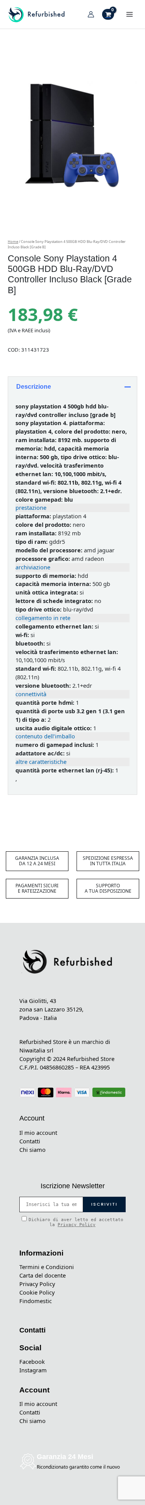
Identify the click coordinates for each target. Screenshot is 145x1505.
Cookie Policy (37, 1292)
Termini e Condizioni (46, 1267)
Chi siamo (32, 1149)
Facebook (32, 1361)
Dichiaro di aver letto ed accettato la (76, 1222)
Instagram (33, 1370)
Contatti (29, 1141)
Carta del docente (42, 1275)
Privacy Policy (77, 1224)
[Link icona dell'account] (90, 14)
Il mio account (38, 1132)
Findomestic (35, 1301)
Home (13, 241)
